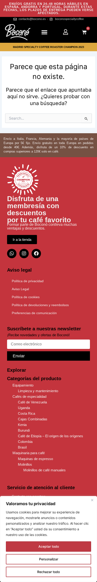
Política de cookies (26, 297)
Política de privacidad (28, 281)
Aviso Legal (20, 289)
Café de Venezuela (32, 402)
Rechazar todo (48, 572)
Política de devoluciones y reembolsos (40, 305)
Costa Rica (26, 413)
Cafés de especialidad (29, 396)
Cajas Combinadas (32, 419)
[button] (44, 32)
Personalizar (48, 559)
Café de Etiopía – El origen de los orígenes (50, 436)
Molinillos (25, 464)
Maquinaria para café (28, 453)
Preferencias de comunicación (34, 313)
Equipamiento (22, 385)
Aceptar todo (48, 546)
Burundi (24, 430)
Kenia (22, 425)
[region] (48, 539)
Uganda (24, 408)
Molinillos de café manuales (44, 470)
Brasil (22, 447)
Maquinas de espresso (35, 459)
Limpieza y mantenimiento (38, 391)
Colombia (25, 442)
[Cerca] (92, 500)
